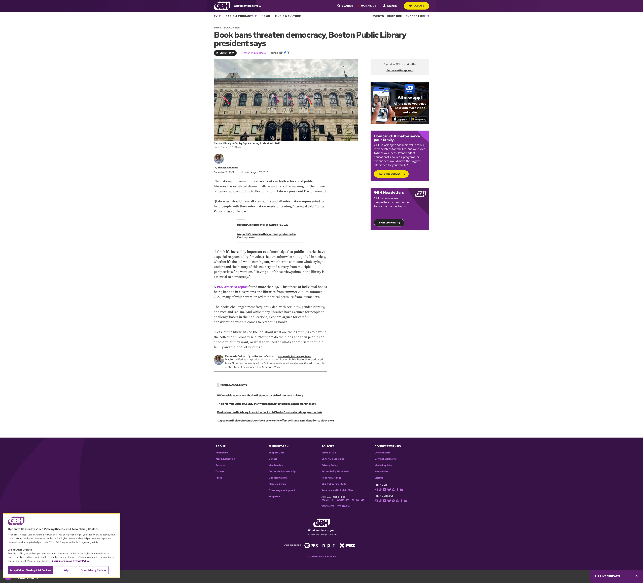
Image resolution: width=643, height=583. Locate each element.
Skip (65, 570)
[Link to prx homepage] (347, 545)
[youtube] (384, 489)
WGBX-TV (343, 499)
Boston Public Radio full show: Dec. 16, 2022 (262, 224)
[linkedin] (401, 489)
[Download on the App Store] (400, 119)
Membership (276, 465)
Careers (220, 471)
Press (219, 477)
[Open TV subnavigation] (220, 16)
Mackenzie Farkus (228, 167)
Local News (232, 27)
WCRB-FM (343, 506)
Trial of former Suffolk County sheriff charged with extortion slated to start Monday (266, 404)
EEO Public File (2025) (334, 484)
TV (216, 16)
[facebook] (397, 489)
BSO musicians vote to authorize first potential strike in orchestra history (260, 395)
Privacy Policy (330, 465)
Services (220, 465)
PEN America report (232, 287)
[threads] (393, 489)
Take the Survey (390, 173)
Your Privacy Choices (321, 556)
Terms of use (329, 452)
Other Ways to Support (282, 490)
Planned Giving (277, 484)
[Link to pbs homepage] (311, 545)
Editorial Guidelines (333, 458)
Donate (418, 5)
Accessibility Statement (335, 471)
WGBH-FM (328, 506)
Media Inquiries (383, 465)
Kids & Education (225, 458)
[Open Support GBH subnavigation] (428, 16)
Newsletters (381, 471)
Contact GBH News (386, 458)
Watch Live (368, 5)
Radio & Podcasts (240, 16)
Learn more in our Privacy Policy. (71, 560)
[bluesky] (389, 489)
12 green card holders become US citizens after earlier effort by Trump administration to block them (275, 420)
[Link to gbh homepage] (222, 5)
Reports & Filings (331, 477)
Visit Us (379, 477)
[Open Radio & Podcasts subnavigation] (256, 16)
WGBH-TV (328, 499)
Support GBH (416, 16)
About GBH (222, 452)
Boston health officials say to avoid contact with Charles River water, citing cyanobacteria (269, 412)
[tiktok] (380, 489)
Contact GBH (382, 452)
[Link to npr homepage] (328, 545)
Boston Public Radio (254, 53)
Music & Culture (288, 16)
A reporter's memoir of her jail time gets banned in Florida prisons (266, 235)
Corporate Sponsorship (282, 471)
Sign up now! (387, 222)
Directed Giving (278, 477)
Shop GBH (394, 16)
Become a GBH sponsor (399, 70)
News (266, 16)
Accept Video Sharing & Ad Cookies (30, 570)
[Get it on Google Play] (418, 119)
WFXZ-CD (358, 499)
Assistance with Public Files (337, 490)
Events (378, 16)
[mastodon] (393, 500)
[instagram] (376, 489)
